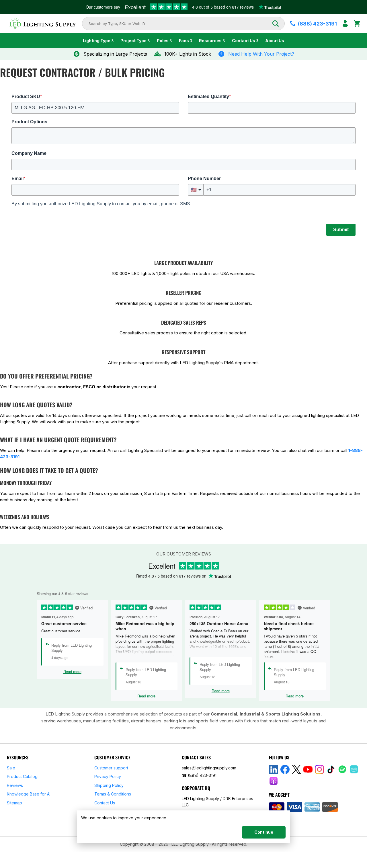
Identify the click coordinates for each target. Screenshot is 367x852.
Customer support (111, 767)
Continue (263, 832)
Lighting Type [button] (96, 40)
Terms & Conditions (112, 793)
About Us (274, 40)
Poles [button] (163, 40)
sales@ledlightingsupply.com (209, 767)
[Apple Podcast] (273, 780)
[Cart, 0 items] (357, 23)
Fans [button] (184, 40)
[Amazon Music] (353, 769)
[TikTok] (330, 769)
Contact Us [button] (243, 40)
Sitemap (14, 802)
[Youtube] (308, 769)
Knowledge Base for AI (28, 793)
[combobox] (180, 23)
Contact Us (104, 802)
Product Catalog (22, 776)
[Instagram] (319, 769)
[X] (296, 769)
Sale (11, 767)
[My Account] (345, 23)
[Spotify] (342, 769)
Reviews (15, 785)
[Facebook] (285, 769)
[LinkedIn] (273, 769)
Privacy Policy (107, 776)
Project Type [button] (133, 40)
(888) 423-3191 (202, 775)
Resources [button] (210, 40)
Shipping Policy (109, 785)
